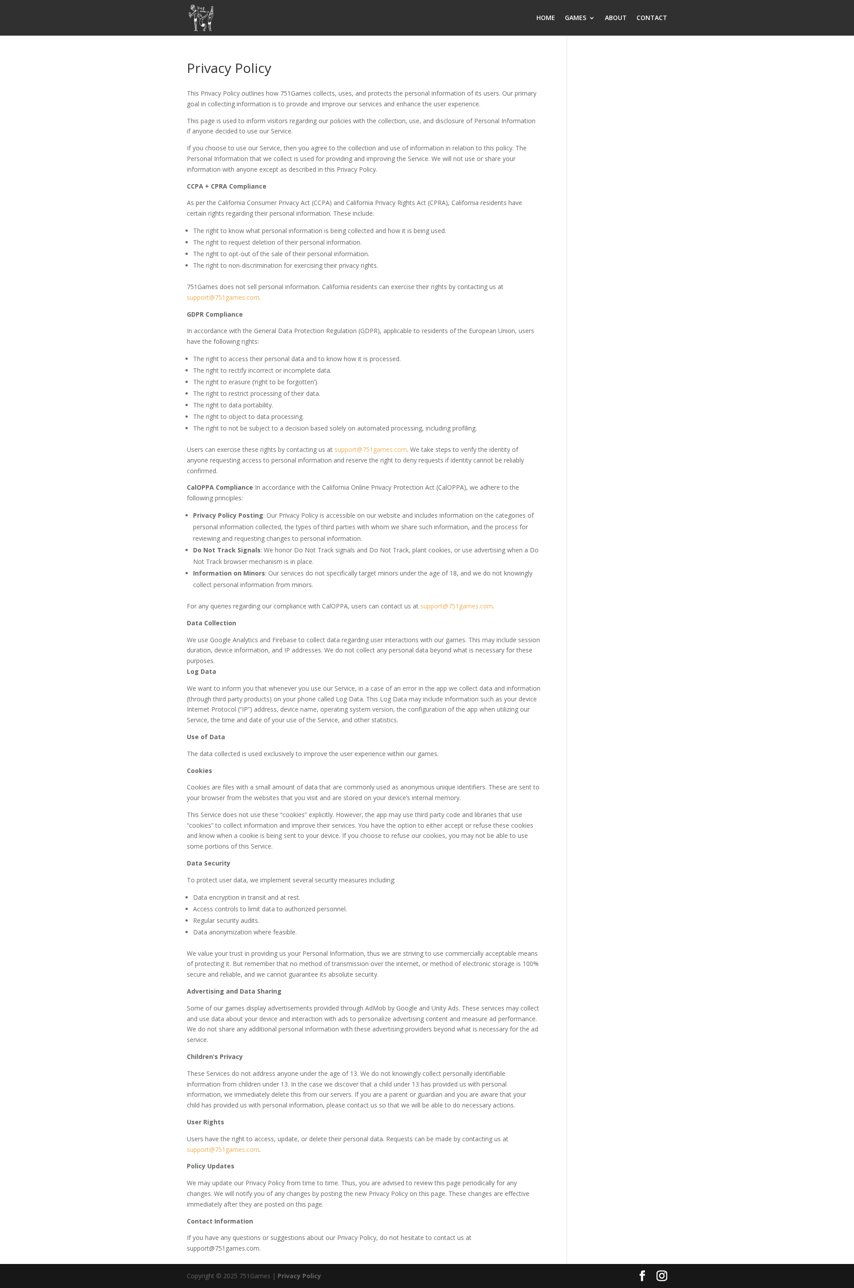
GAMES (575, 18)
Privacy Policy (299, 1276)
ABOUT (616, 18)
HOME (545, 18)
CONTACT (651, 18)
